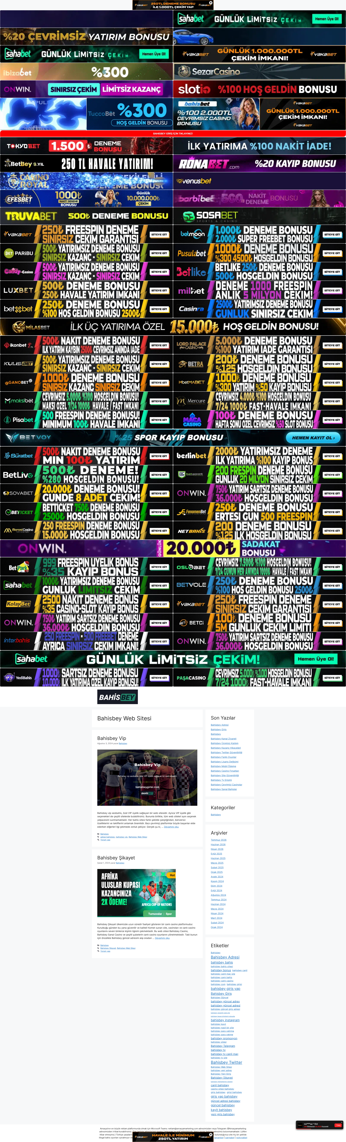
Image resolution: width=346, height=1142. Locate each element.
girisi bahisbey (234, 1092)
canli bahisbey (220, 1085)
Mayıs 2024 (217, 909)
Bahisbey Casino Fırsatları (225, 771)
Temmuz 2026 (219, 840)
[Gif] (173, 326)
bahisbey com (218, 984)
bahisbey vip (122, 837)
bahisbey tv (218, 1050)
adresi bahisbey (107, 837)
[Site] (86, 234)
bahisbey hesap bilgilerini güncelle (223, 1016)
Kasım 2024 (217, 881)
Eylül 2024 (216, 890)
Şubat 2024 (217, 922)
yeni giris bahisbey (223, 1114)
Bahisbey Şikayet (116, 857)
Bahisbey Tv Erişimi (221, 780)
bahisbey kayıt (218, 1024)
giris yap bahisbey (224, 1096)
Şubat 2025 (217, 867)
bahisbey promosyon (224, 1038)
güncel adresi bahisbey (225, 1101)
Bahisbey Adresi (220, 725)
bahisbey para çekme (222, 1034)
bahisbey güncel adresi (225, 1005)
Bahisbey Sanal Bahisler (224, 789)
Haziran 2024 (218, 904)
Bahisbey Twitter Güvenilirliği (226, 752)
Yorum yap (105, 840)
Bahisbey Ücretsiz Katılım (224, 743)
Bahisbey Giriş (219, 729)
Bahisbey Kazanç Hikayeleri (226, 748)
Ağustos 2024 (218, 895)
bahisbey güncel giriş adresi (225, 1009)
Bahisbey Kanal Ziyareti (223, 738)
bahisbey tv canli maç (224, 1054)
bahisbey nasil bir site (222, 1027)
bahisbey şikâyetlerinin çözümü (221, 1082)
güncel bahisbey (223, 1105)
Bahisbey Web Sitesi (138, 837)
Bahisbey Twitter (226, 1062)
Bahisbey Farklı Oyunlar (223, 757)
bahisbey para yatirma (222, 1031)
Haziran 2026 (218, 844)
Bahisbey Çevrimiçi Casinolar (226, 784)
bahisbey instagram (225, 1020)
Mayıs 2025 (217, 863)
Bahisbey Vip (111, 738)
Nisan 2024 (217, 913)
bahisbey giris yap (225, 988)
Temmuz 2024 (219, 899)
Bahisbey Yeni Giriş (221, 1074)
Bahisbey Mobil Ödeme (223, 766)
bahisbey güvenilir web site (220, 1013)
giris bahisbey (218, 1092)
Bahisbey (104, 834)
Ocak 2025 (217, 872)
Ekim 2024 (216, 886)
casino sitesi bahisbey (222, 1089)
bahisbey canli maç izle (223, 974)
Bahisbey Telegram (223, 1046)
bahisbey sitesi (219, 1042)
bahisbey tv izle (219, 1057)
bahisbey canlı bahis (221, 977)
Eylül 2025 (216, 853)
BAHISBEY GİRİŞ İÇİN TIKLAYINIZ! (173, 133)
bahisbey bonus (221, 970)
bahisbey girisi (234, 984)
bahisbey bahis (222, 962)
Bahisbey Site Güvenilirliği (225, 775)
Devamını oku (171, 826)
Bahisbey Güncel (219, 997)
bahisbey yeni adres (221, 1070)
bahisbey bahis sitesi (222, 966)
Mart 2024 (216, 918)
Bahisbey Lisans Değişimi (224, 761)
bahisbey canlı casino (222, 980)
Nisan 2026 (217, 849)
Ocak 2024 (217, 927)
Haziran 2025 (218, 858)
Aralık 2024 (217, 876)
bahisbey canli (239, 970)
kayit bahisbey (221, 1110)
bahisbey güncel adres (225, 1001)
